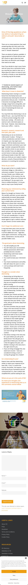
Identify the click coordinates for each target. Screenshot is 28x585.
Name (4, 476)
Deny (14, 575)
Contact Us (5, 556)
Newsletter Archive (7, 553)
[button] (26, 558)
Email (4, 483)
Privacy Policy (16, 582)
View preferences (14, 579)
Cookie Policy (10, 582)
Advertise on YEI (6, 551)
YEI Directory (5, 548)
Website (4, 490)
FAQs (3, 527)
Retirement (14, 10)
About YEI (4, 524)
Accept (14, 571)
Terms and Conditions (8, 532)
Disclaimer (5, 529)
